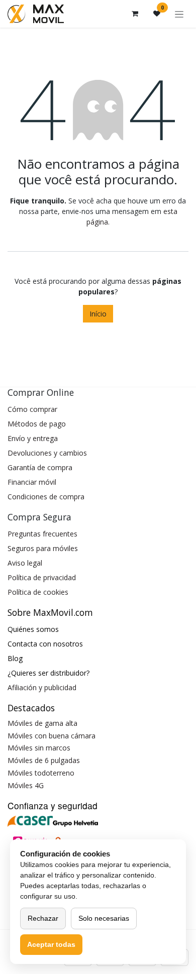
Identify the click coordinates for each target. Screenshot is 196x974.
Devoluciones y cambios (47, 453)
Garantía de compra (40, 467)
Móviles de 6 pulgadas (44, 760)
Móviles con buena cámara (51, 735)
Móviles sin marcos (39, 747)
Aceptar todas (51, 944)
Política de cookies (38, 592)
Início (98, 313)
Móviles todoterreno (41, 773)
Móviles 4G (26, 785)
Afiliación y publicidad (42, 687)
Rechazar (43, 918)
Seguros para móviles (43, 548)
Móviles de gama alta (42, 723)
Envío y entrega (33, 438)
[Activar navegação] (179, 14)
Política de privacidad (42, 577)
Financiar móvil (32, 482)
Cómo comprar (32, 409)
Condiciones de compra (46, 496)
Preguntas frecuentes (42, 533)
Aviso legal (25, 563)
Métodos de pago (37, 423)
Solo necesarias (103, 918)
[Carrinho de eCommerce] (135, 14)
